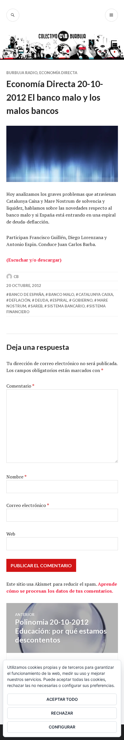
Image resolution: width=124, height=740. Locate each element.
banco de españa (26, 294)
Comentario (20, 386)
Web (10, 534)
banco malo (61, 294)
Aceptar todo (62, 699)
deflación (19, 300)
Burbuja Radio (21, 72)
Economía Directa (58, 72)
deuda (41, 300)
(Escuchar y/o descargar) (33, 260)
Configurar (62, 726)
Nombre (16, 477)
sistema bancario (66, 306)
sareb (37, 306)
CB (16, 276)
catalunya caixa (95, 294)
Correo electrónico (27, 505)
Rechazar (62, 713)
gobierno (82, 300)
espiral (59, 300)
